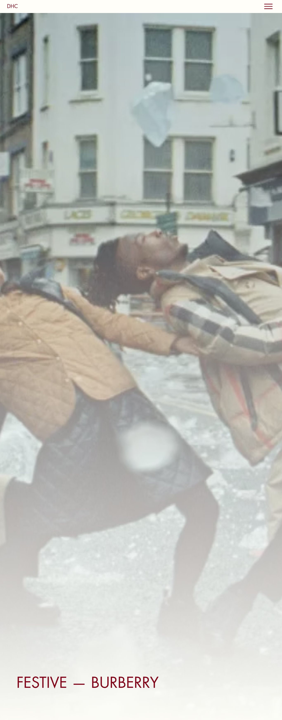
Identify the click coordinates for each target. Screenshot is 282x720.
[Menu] (268, 6)
